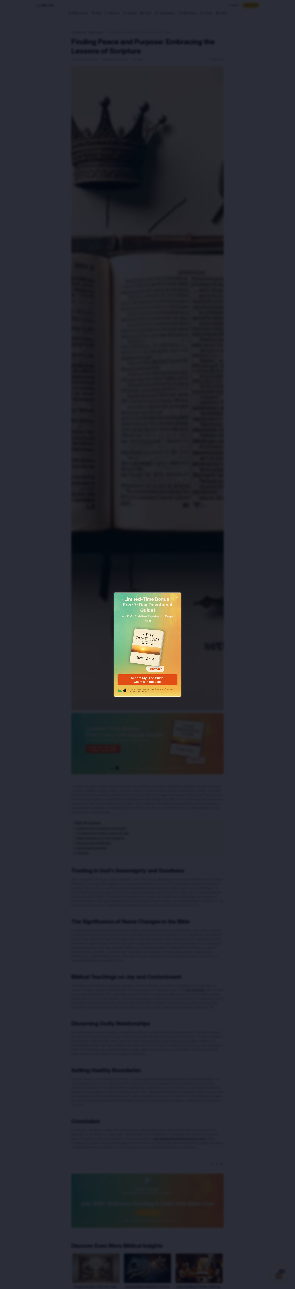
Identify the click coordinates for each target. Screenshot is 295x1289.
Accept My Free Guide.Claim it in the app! (147, 680)
